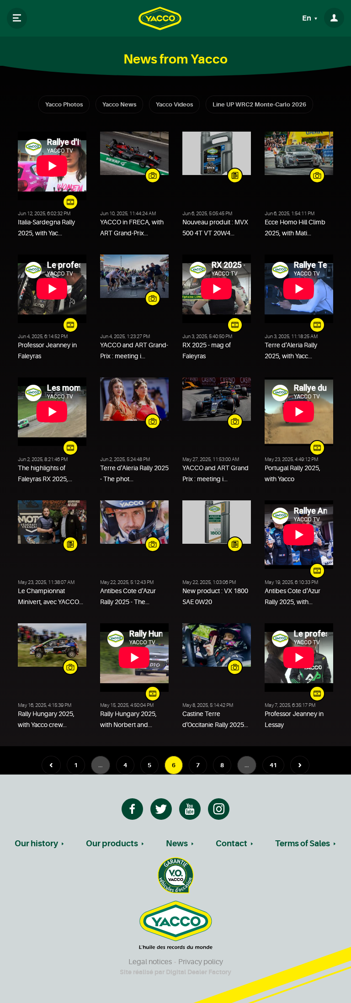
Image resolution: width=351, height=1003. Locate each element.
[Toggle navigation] (17, 18)
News (177, 843)
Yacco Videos (174, 104)
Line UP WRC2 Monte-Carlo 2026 (259, 104)
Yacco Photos (64, 104)
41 (273, 765)
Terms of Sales (302, 843)
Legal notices (150, 962)
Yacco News (119, 104)
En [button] (307, 18)
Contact (231, 843)
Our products (112, 843)
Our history (36, 843)
